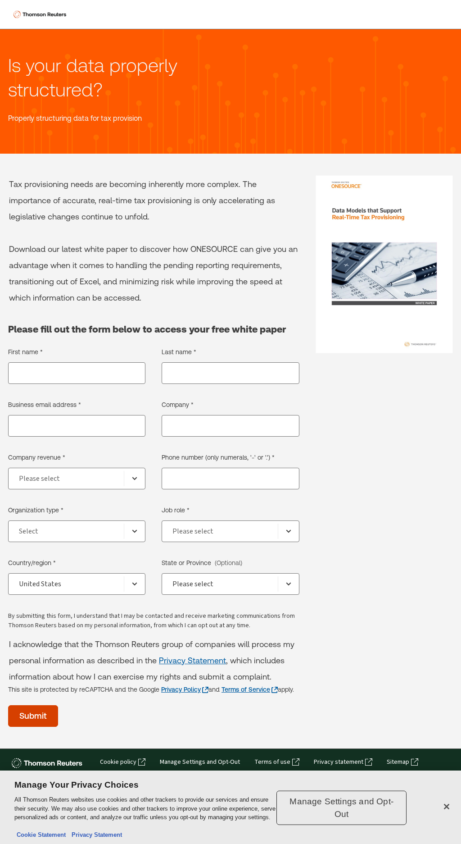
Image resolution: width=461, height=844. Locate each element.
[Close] (446, 807)
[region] (230, 807)
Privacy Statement (192, 660)
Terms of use (272, 762)
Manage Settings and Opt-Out (200, 762)
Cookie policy (118, 762)
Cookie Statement (41, 834)
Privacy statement (338, 762)
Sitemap (398, 762)
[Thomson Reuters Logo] (41, 14)
